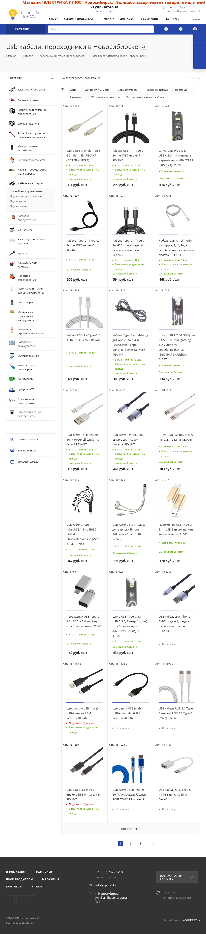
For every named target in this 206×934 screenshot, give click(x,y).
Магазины (50, 879)
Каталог (38, 886)
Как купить (45, 872)
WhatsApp (31, 899)
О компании (16, 872)
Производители (19, 879)
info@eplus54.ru (106, 885)
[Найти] (149, 29)
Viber (20, 899)
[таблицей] (198, 78)
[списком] (192, 78)
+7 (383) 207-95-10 (104, 7)
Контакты (14, 886)
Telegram (10, 899)
